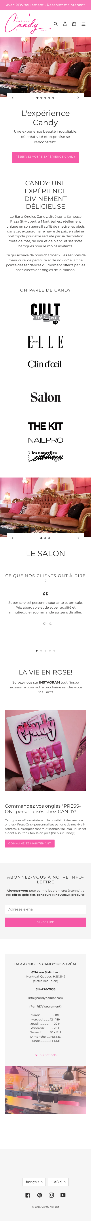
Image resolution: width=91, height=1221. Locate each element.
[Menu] (83, 23)
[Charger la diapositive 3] (45, 98)
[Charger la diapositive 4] (49, 98)
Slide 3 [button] (45, 651)
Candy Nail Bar (50, 1206)
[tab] (36, 651)
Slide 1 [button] (36, 651)
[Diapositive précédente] (13, 97)
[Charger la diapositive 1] (37, 98)
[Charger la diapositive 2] (41, 98)
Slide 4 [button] (50, 651)
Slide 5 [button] (54, 651)
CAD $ (56, 1182)
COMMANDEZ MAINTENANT (29, 843)
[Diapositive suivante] (78, 97)
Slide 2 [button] (41, 651)
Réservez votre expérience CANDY (45, 156)
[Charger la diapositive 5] (53, 98)
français (32, 1182)
